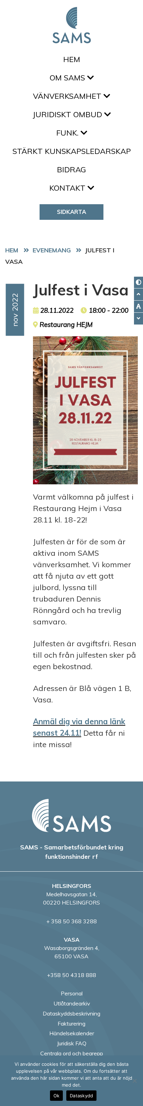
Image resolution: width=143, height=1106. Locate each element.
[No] (134, 1080)
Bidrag (71, 169)
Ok (56, 1095)
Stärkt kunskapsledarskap (71, 151)
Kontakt (68, 188)
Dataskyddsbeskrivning (71, 1013)
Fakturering (71, 1023)
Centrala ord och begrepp (71, 1053)
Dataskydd (81, 1095)
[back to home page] (71, 815)
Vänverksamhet (68, 96)
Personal (72, 993)
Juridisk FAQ (71, 1043)
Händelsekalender (71, 1033)
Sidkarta (71, 211)
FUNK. (68, 133)
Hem (71, 59)
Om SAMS (68, 78)
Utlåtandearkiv (71, 1003)
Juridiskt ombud (68, 114)
